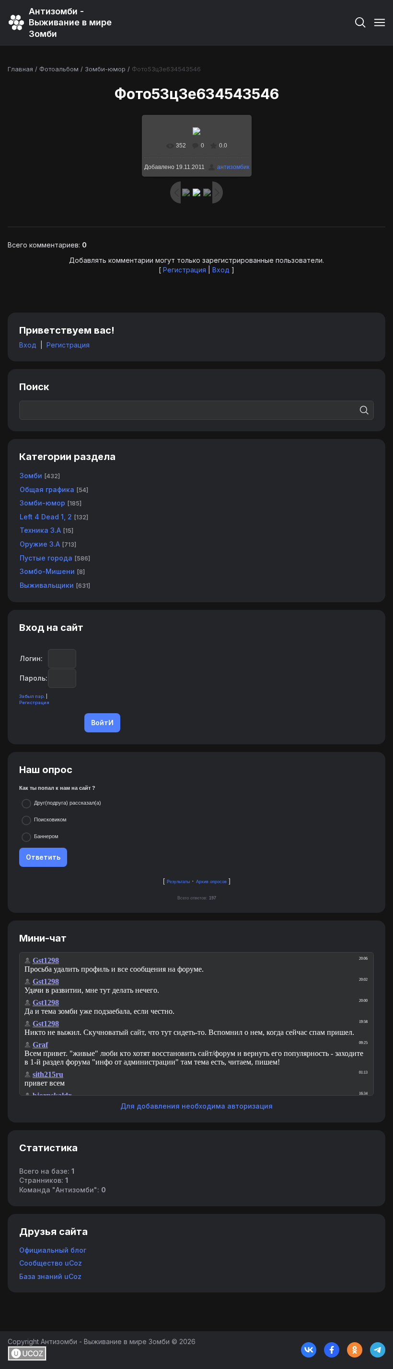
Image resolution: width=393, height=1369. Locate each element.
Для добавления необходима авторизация (196, 1106)
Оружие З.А (40, 544)
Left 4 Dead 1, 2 (46, 517)
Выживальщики (47, 585)
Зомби (31, 475)
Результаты (178, 881)
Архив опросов (211, 881)
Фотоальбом (59, 69)
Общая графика (47, 489)
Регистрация (184, 270)
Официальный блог (52, 1250)
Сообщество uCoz (50, 1263)
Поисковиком (50, 819)
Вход (221, 270)
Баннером (46, 836)
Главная (20, 69)
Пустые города (46, 558)
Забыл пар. (32, 696)
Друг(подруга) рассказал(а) (67, 803)
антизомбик (233, 167)
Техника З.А (40, 530)
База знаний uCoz (50, 1276)
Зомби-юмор (105, 69)
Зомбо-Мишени (47, 571)
